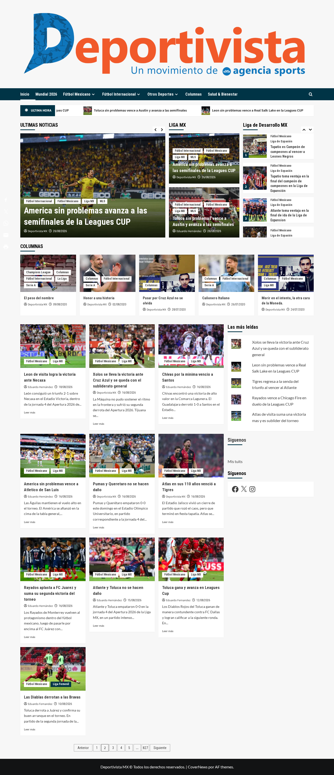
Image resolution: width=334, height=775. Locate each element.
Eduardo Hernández (189, 231)
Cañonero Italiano (216, 298)
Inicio (24, 94)
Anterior (83, 748)
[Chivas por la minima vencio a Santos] (191, 346)
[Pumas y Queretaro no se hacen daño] (122, 455)
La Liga (62, 278)
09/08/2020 (60, 304)
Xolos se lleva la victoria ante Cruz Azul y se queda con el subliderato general (118, 380)
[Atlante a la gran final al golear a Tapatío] (255, 235)
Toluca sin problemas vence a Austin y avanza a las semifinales (108, 110)
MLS (102, 201)
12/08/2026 (203, 600)
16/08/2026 (129, 392)
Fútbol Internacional (119, 94)
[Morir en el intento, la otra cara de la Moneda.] (286, 273)
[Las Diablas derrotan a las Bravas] (53, 669)
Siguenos (237, 440)
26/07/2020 (238, 304)
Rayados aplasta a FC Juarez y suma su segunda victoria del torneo (50, 593)
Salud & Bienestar (223, 94)
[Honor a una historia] (107, 273)
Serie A (31, 285)
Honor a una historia (98, 298)
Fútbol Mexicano (76, 94)
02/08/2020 (119, 304)
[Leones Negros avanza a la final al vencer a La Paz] (255, 208)
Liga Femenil (61, 684)
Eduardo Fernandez (178, 600)
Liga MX (89, 201)
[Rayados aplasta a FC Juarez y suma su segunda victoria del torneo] (53, 559)
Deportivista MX (37, 231)
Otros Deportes (160, 94)
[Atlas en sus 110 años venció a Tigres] (191, 455)
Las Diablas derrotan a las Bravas (52, 697)
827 (145, 748)
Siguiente (160, 748)
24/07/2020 (297, 309)
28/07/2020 (179, 309)
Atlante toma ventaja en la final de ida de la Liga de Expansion (289, 186)
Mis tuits (235, 461)
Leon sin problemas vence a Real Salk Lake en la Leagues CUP (226, 110)
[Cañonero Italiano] (226, 273)
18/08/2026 (65, 387)
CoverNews (198, 766)
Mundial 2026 (46, 94)
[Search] (311, 94)
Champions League (38, 272)
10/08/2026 (65, 704)
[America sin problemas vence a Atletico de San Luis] (53, 455)
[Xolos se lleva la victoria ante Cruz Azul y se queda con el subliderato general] (122, 346)
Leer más (29, 412)
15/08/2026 (134, 600)
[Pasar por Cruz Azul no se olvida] (167, 273)
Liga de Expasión (281, 141)
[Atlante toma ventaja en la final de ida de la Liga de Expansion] (255, 180)
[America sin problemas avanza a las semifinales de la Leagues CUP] (92, 185)
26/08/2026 (60, 231)
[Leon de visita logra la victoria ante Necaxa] (53, 346)
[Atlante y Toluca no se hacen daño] (122, 559)
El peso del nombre (39, 298)
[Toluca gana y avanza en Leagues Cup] (191, 559)
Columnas (193, 94)
